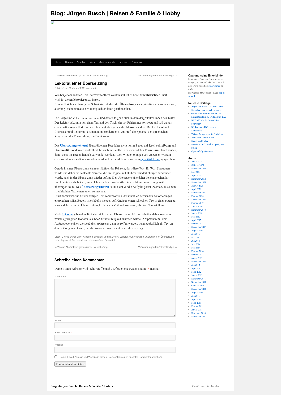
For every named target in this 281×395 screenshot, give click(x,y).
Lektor (115, 236)
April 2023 (196, 175)
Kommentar (61, 276)
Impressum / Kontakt (130, 62)
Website (58, 344)
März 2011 (196, 302)
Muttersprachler (137, 236)
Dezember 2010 (198, 312)
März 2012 (196, 271)
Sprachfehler (152, 236)
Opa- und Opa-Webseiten (202, 151)
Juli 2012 (195, 264)
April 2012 (196, 268)
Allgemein (88, 236)
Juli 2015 (195, 233)
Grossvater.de (107, 62)
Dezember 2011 (198, 278)
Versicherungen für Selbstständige (157, 75)
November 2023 (198, 168)
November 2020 (198, 192)
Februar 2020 (197, 195)
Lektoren (67, 214)
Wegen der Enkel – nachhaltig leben (207, 106)
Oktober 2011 (197, 285)
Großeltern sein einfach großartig (206, 109)
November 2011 (198, 281)
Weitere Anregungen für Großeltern (207, 133)
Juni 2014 (195, 244)
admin (94, 88)
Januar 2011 (196, 309)
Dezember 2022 (198, 178)
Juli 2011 (195, 295)
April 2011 (196, 299)
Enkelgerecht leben (199, 140)
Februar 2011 (197, 306)
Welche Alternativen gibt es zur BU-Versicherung (81, 75)
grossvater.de (214, 85)
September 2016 (198, 226)
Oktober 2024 (197, 164)
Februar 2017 (197, 223)
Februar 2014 (197, 250)
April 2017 (196, 220)
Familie (81, 62)
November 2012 (198, 261)
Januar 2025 (196, 161)
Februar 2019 (197, 202)
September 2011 (198, 288)
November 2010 (198, 316)
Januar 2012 (196, 275)
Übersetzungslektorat (74, 145)
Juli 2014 (195, 240)
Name (58, 320)
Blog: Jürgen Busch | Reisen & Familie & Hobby (115, 13)
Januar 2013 (196, 257)
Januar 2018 (196, 213)
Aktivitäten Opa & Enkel (202, 137)
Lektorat (123, 236)
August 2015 (197, 230)
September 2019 (198, 199)
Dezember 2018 (198, 209)
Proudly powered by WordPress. (207, 386)
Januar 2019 (196, 206)
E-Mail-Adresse (63, 332)
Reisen (69, 62)
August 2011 (197, 292)
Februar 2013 (197, 254)
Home (58, 62)
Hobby (92, 62)
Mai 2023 (195, 171)
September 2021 (198, 182)
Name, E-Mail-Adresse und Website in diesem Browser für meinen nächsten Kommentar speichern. (111, 356)
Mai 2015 (195, 237)
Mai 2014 (195, 247)
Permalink (110, 240)
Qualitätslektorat (150, 159)
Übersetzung (167, 236)
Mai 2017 (195, 216)
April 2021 (196, 189)
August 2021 (197, 185)
